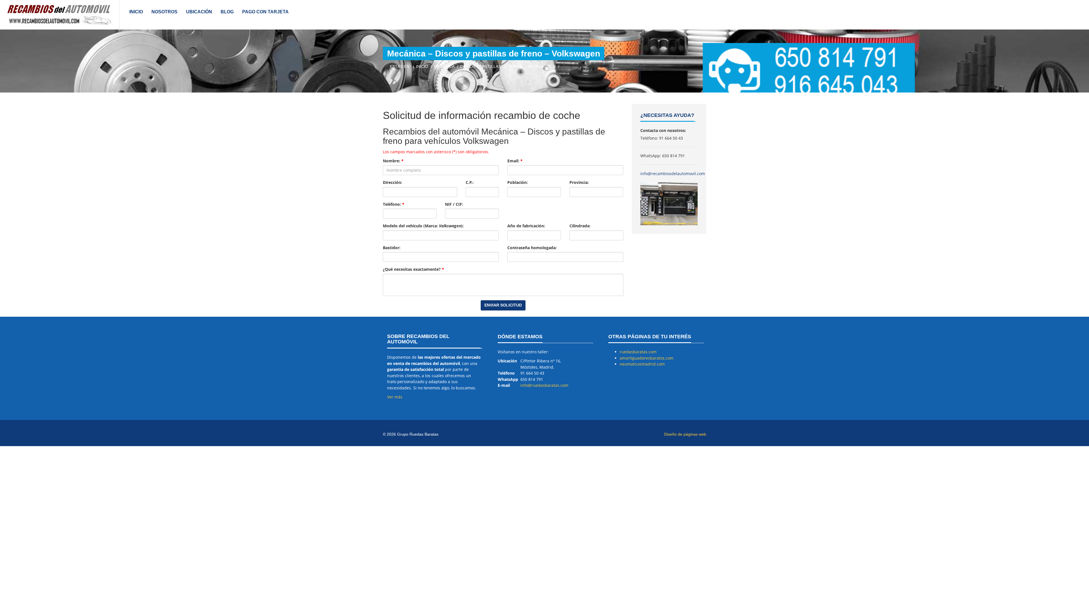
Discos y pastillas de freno (491, 66)
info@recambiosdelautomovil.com (672, 173)
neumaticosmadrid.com (642, 364)
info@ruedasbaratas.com (544, 385)
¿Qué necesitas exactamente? (413, 269)
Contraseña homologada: (532, 247)
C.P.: (470, 182)
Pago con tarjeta (265, 11)
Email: (515, 160)
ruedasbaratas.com (638, 351)
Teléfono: (393, 204)
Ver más (394, 397)
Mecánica (444, 66)
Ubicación (199, 11)
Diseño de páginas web (685, 434)
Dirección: (392, 182)
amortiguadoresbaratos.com (647, 358)
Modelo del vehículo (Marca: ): (423, 225)
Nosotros (164, 11)
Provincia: (579, 182)
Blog (227, 11)
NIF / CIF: (454, 204)
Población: (517, 182)
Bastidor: (391, 247)
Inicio (136, 11)
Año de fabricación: (526, 225)
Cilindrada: (579, 225)
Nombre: (393, 160)
